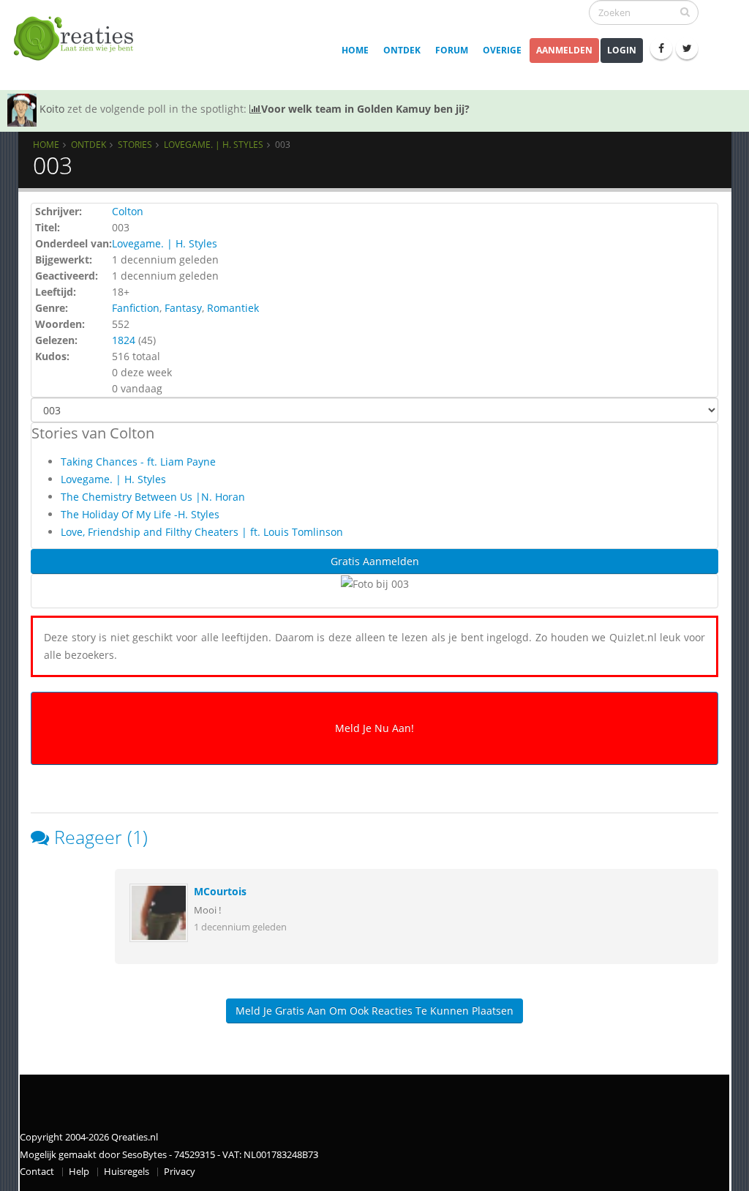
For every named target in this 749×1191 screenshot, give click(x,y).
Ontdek (402, 50)
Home (355, 50)
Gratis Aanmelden (375, 561)
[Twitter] (687, 48)
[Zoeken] (685, 11)
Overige (502, 50)
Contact (37, 1171)
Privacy (179, 1171)
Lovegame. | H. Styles (213, 144)
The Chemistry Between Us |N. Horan (153, 497)
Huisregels (126, 1171)
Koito (51, 109)
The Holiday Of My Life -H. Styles (140, 514)
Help (79, 1171)
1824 (123, 340)
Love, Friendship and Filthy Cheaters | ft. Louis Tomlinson (202, 532)
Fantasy (183, 308)
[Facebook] (661, 48)
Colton (127, 211)
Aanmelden (564, 50)
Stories (135, 144)
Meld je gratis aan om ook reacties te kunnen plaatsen (374, 1011)
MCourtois (220, 891)
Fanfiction (135, 308)
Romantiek (233, 308)
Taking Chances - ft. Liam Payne (138, 461)
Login (621, 50)
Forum (451, 50)
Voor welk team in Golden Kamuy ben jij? (365, 109)
